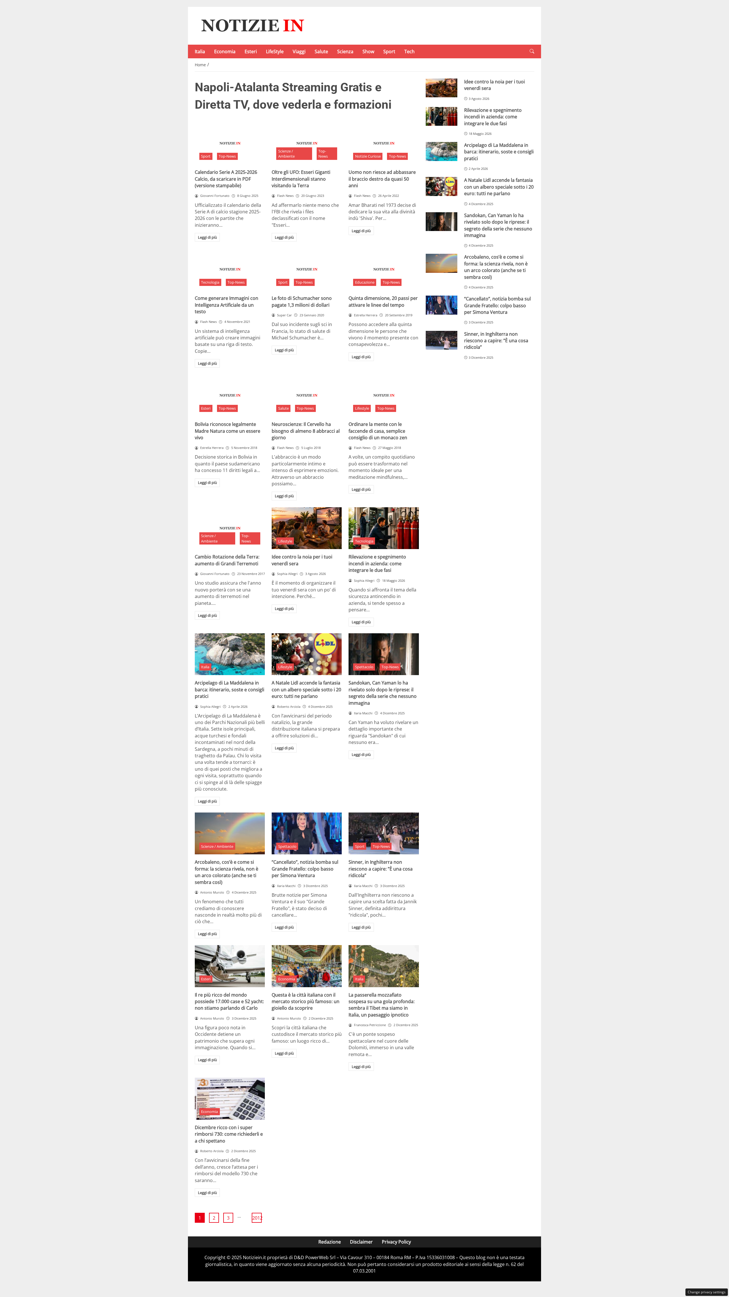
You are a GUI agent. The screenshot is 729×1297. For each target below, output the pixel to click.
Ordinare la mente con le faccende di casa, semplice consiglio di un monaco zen (378, 431)
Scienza (345, 51)
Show (368, 51)
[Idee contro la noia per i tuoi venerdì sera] (307, 528)
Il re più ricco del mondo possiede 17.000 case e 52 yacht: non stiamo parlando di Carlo (229, 1001)
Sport (389, 51)
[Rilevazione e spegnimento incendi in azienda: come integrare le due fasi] (384, 528)
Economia (225, 51)
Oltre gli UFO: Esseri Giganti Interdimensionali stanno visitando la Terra (301, 179)
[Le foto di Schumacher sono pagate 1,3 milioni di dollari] (307, 269)
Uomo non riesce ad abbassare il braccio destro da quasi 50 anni (382, 179)
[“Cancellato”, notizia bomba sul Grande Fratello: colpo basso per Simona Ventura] (307, 834)
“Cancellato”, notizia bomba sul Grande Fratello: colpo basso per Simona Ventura (305, 869)
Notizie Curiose (368, 156)
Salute (321, 51)
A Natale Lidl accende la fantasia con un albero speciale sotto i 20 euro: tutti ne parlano (306, 689)
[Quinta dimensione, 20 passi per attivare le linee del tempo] (384, 269)
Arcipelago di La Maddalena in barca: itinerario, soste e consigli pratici (229, 689)
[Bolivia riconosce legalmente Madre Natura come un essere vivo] (230, 395)
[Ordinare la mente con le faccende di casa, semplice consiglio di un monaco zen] (384, 395)
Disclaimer (361, 1242)
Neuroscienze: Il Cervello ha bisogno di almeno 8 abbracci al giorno (306, 431)
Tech (409, 51)
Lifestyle (362, 408)
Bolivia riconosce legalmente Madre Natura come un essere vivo (227, 431)
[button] (532, 51)
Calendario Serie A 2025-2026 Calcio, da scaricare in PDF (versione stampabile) (226, 179)
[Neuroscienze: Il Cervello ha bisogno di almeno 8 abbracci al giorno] (307, 395)
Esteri (251, 51)
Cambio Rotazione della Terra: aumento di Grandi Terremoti (227, 560)
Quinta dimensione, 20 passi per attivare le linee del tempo (383, 301)
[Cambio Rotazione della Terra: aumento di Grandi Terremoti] (230, 528)
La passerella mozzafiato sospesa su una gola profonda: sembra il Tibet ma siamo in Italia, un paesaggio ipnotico (382, 1005)
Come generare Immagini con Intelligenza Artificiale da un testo (226, 305)
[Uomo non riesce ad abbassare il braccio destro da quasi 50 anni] (384, 144)
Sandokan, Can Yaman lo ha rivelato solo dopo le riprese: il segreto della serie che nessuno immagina (383, 693)
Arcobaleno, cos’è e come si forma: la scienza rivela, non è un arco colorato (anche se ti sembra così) (226, 872)
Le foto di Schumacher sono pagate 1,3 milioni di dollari (302, 301)
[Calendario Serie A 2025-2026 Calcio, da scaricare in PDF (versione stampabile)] (230, 144)
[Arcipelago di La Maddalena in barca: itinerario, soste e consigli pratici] (230, 654)
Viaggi (299, 51)
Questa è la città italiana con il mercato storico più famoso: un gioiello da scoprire (305, 1001)
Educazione (364, 282)
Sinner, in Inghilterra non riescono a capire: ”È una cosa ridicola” (381, 869)
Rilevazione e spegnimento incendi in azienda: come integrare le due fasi (377, 563)
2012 (257, 1218)
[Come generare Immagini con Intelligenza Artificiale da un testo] (230, 269)
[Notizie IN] (252, 25)
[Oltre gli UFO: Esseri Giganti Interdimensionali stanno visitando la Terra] (307, 144)
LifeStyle (275, 51)
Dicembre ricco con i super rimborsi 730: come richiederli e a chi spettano (229, 1134)
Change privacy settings (707, 1292)
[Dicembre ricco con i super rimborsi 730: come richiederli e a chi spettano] (230, 1099)
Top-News (227, 156)
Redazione (329, 1242)
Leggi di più (207, 237)
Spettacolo (364, 666)
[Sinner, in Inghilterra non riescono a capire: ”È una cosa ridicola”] (384, 834)
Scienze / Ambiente (286, 154)
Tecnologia (210, 282)
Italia (200, 51)
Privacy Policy (396, 1242)
